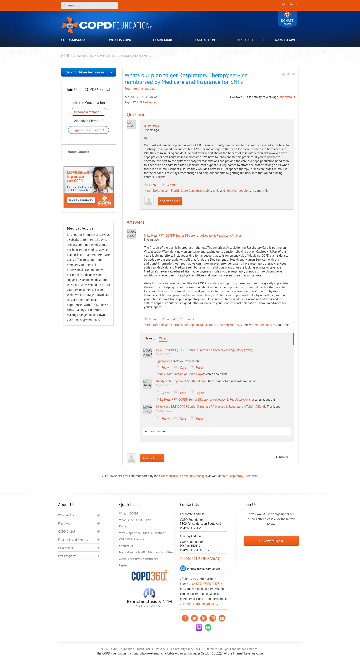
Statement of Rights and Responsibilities (231, 649)
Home (65, 56)
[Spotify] (208, 627)
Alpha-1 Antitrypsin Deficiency (138, 559)
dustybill (205, 191)
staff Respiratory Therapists (240, 476)
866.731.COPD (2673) (206, 584)
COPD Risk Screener (131, 539)
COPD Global (66, 531)
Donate (287, 19)
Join (283, 4)
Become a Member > (88, 112)
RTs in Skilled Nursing (145, 102)
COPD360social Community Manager (183, 476)
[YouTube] (222, 618)
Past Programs (67, 556)
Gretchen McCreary (229, 325)
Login (293, 4)
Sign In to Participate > (88, 130)
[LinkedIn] (203, 618)
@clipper (164, 361)
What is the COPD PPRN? (135, 520)
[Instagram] (212, 618)
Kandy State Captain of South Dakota (181, 374)
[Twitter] (194, 618)
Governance (66, 548)
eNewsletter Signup (271, 541)
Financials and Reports (73, 540)
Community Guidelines (185, 649)
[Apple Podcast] (199, 627)
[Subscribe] (293, 74)
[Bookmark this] (288, 74)
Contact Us (126, 546)
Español (124, 565)
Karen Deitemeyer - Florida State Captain (172, 191)
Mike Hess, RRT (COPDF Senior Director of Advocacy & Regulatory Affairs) (205, 399)
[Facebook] (185, 618)
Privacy (160, 649)
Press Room (65, 523)
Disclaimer (143, 649)
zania (215, 191)
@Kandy (260, 407)
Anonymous (287, 97)
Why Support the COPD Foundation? (142, 533)
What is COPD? (128, 513)
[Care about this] (283, 74)
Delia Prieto (207, 325)
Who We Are (66, 515)
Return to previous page (140, 89)
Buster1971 (151, 126)
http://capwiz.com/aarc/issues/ (182, 295)
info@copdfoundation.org (200, 604)
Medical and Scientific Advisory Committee (146, 552)
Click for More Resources (84, 72)
